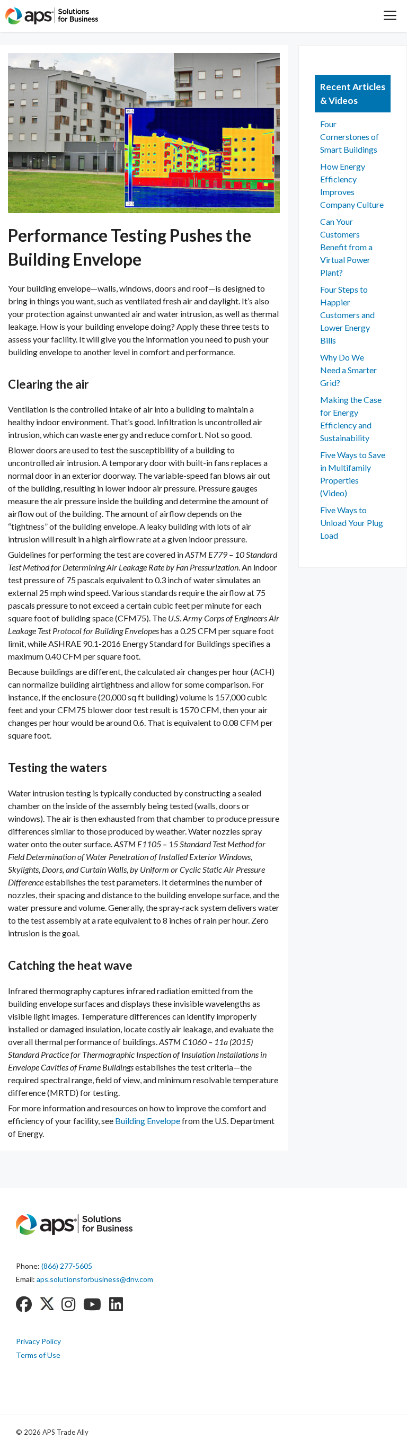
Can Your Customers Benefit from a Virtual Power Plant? (346, 246)
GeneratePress (159, 1431)
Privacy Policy (38, 1341)
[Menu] (390, 16)
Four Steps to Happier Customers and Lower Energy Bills (347, 314)
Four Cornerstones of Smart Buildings (349, 136)
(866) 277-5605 (66, 1265)
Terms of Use (38, 1354)
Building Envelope (147, 1121)
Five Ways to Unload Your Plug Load (351, 522)
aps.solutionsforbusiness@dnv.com (95, 1279)
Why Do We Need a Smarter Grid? (348, 370)
